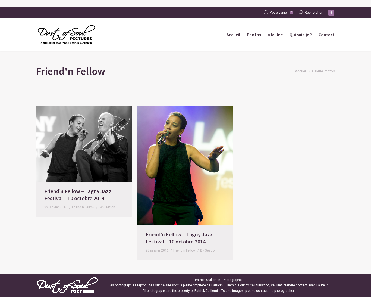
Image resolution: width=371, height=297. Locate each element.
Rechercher (313, 12)
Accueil (301, 71)
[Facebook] (331, 13)
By (107, 207)
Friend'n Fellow (83, 207)
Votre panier (281, 12)
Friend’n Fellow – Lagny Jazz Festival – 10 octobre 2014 (77, 195)
